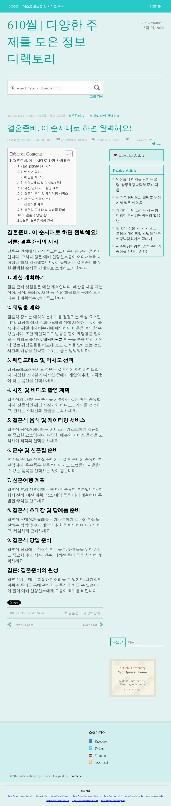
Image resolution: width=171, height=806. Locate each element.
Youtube (100, 755)
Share (41, 613)
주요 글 (117, 642)
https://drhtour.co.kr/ (113, 796)
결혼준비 (75, 613)
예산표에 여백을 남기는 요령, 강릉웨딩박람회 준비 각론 (137, 184)
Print (159, 144)
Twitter (99, 748)
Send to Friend (24, 613)
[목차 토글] (67, 153)
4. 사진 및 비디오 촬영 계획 (40, 188)
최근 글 (133, 642)
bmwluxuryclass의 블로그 (58, 800)
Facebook (101, 741)
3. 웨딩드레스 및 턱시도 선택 (41, 182)
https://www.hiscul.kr (134, 796)
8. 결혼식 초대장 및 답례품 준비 (43, 209)
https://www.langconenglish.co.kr (87, 796)
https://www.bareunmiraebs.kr (20, 796)
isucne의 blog (42, 796)
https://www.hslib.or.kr (60, 796)
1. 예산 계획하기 (32, 171)
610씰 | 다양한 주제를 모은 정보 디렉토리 (52, 41)
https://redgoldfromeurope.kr (113, 800)
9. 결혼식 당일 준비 (36, 215)
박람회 (41, 115)
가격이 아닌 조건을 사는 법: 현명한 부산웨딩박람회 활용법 (138, 215)
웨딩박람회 (57, 115)
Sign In (155, 6)
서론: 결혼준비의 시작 (36, 166)
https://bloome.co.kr (154, 796)
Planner (25, 140)
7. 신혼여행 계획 (32, 204)
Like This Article (131, 155)
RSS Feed (101, 762)
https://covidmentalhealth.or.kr (85, 800)
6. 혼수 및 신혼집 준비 (36, 199)
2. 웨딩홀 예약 (31, 177)
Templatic (75, 776)
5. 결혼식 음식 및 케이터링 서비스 (44, 193)
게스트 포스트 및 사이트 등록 (43, 6)
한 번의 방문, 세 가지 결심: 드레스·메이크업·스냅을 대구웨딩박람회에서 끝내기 (138, 233)
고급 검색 (96, 96)
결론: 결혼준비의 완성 (38, 220)
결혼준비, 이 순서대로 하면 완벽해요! (42, 160)
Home (14, 6)
